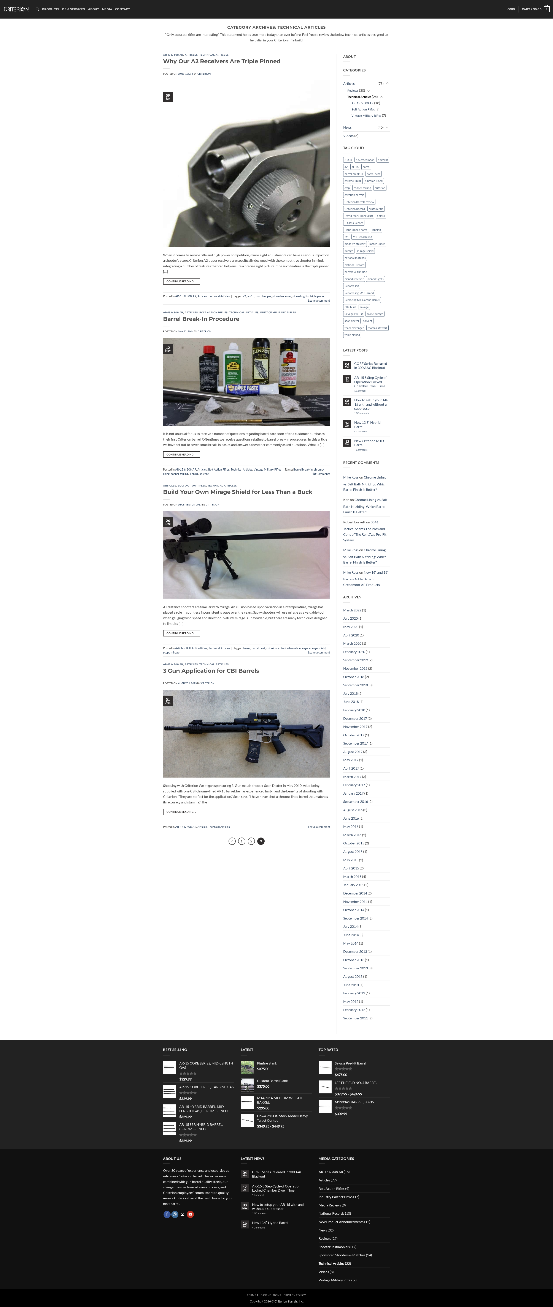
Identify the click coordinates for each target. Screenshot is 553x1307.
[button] (510, 9)
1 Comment (366, 390)
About (93, 9)
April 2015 (351, 868)
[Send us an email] (182, 1214)
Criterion (204, 73)
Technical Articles (214, 54)
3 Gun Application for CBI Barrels (211, 670)
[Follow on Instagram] (174, 1214)
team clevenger (354, 328)
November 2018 (355, 668)
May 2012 (350, 1001)
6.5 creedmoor (365, 160)
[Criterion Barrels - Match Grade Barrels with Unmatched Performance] (16, 9)
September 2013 (355, 968)
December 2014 (355, 893)
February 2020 (354, 652)
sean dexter (352, 321)
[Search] (37, 9)
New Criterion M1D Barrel (369, 443)
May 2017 (350, 760)
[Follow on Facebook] (167, 1214)
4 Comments (364, 431)
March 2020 (352, 643)
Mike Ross (351, 477)
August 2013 (352, 976)
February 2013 (354, 993)
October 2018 (353, 677)
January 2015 (353, 885)
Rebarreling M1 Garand (359, 293)
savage (364, 307)
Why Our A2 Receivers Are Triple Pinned (222, 61)
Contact (122, 9)
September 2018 (355, 685)
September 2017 (355, 743)
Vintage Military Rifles (278, 312)
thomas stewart (377, 328)
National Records (331, 1213)
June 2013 (351, 985)
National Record (354, 265)
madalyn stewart (355, 244)
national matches (355, 258)
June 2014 (351, 935)
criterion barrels (288, 648)
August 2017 (352, 752)
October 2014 (353, 910)
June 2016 (351, 818)
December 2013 (355, 951)
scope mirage (171, 652)
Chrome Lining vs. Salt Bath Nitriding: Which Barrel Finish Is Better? (364, 483)
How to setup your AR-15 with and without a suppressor (371, 404)
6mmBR (383, 160)
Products (50, 9)
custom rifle (376, 209)
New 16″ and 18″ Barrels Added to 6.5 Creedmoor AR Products (366, 578)
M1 (347, 237)
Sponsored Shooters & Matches (342, 1255)
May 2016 (350, 826)
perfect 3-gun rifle (356, 272)
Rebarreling (352, 286)
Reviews (352, 90)
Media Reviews (330, 1205)
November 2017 (355, 726)
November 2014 (355, 901)
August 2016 (352, 810)
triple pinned (317, 296)
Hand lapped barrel (356, 229)
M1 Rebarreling (362, 237)
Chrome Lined (374, 181)
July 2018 (350, 693)
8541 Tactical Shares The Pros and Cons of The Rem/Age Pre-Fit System (364, 531)
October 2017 (353, 735)
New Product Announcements (341, 1222)
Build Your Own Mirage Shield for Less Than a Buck (237, 491)
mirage (303, 648)
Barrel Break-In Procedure (201, 318)
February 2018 (354, 710)
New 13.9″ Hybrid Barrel (367, 424)
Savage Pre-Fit (354, 314)
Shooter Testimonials (334, 1247)
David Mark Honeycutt (359, 215)
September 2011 (355, 1018)
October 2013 (353, 960)
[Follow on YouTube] (190, 1214)
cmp (347, 188)
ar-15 (250, 296)
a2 (244, 296)
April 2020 (351, 635)
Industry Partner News (336, 1197)
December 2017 (355, 718)
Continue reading (182, 281)
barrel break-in (303, 469)
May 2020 (350, 627)
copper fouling (179, 474)
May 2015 (350, 860)
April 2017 (351, 768)
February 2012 (354, 1010)
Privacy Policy (295, 1295)
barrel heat (258, 648)
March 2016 (352, 835)
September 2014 (355, 918)
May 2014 (350, 943)
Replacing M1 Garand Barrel (362, 300)
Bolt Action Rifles (213, 312)
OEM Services (73, 9)
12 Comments (367, 413)
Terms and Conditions (264, 1295)
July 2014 (350, 926)
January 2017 (353, 793)
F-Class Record (354, 223)
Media (107, 9)
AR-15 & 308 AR (173, 54)
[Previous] (232, 841)
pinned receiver (281, 296)
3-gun (348, 160)
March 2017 (352, 777)
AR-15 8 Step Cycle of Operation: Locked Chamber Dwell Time (370, 381)
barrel (246, 648)
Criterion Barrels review (359, 202)
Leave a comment (319, 300)
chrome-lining (353, 181)
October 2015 (353, 843)
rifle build (350, 307)
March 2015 (352, 876)
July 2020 (350, 618)
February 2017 (354, 785)
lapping (193, 474)
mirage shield (317, 648)
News (347, 127)
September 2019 (355, 660)
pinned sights (300, 296)
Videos (348, 136)
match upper (263, 296)
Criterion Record (355, 209)
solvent (204, 474)
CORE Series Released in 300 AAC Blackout (370, 365)
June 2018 (351, 701)
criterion (272, 648)
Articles (191, 54)
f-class (381, 215)
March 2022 (352, 610)
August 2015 (352, 851)
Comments (321, 474)
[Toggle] (387, 83)
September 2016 (355, 801)
